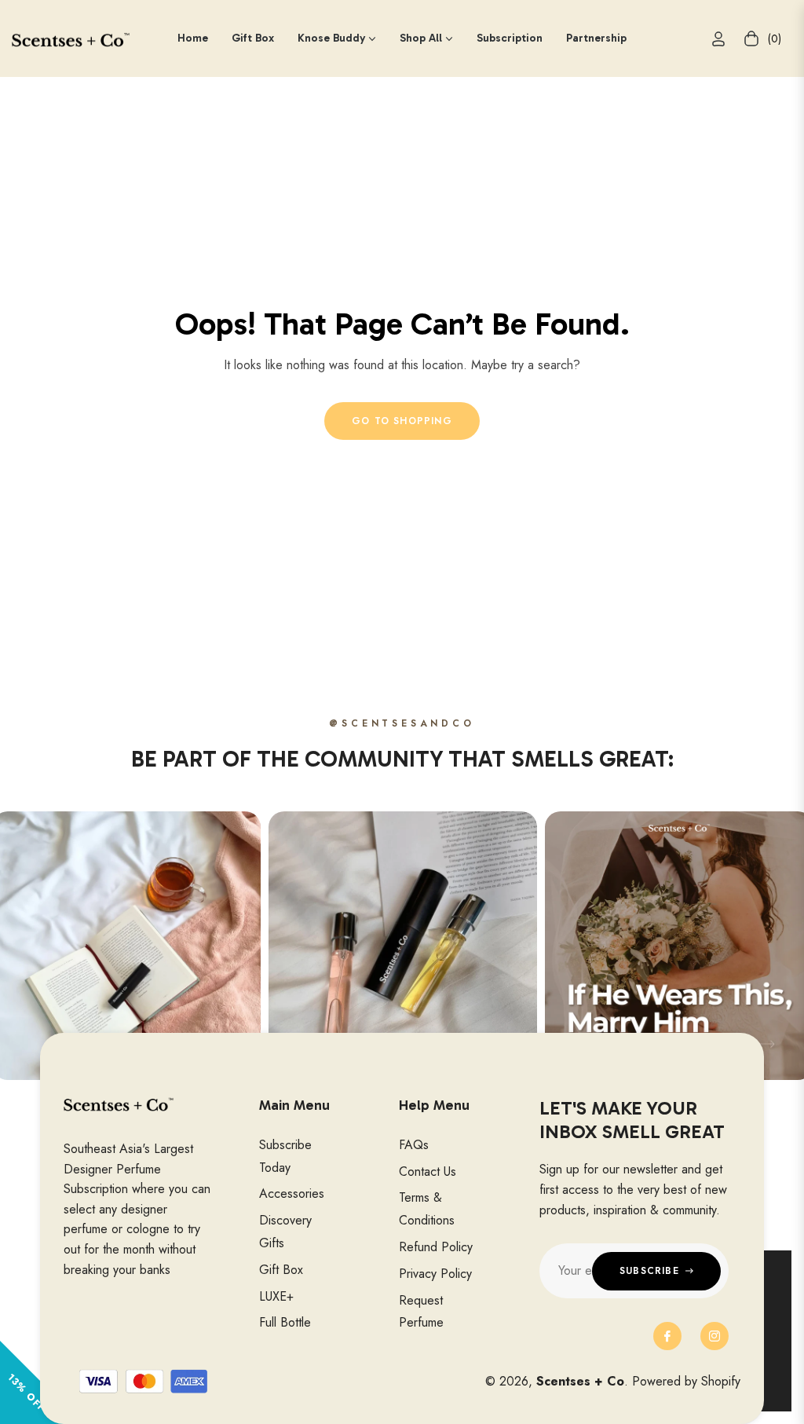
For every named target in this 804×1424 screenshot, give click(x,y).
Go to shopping (402, 421)
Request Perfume (421, 1311)
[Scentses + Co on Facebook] (667, 1336)
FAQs (414, 1145)
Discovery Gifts (285, 1231)
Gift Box (281, 1270)
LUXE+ (276, 1296)
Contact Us (427, 1171)
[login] (718, 39)
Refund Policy (436, 1247)
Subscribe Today (285, 1156)
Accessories (291, 1193)
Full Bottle (285, 1322)
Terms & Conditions (427, 1208)
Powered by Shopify (686, 1381)
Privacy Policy (435, 1274)
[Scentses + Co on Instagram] (714, 1336)
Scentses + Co (580, 1381)
